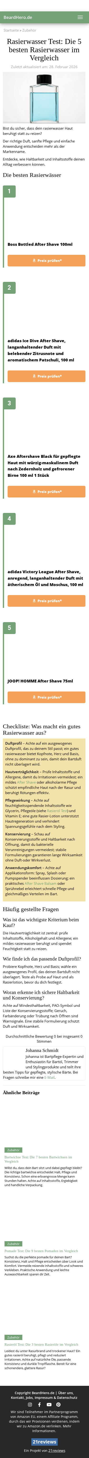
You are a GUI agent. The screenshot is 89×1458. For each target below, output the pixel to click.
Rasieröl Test (57, 810)
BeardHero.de (18, 17)
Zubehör (29, 30)
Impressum (44, 1397)
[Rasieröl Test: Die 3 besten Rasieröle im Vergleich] (43, 1310)
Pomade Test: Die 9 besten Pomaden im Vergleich (41, 1251)
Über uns (65, 1393)
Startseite (11, 30)
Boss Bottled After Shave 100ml (40, 244)
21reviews (56, 1450)
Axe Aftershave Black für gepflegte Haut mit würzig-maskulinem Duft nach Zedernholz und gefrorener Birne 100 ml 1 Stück (44, 466)
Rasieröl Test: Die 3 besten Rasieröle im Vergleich (41, 1344)
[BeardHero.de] (44, 5)
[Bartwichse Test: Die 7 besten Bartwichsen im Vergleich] (43, 1123)
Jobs (29, 1397)
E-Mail (49, 1077)
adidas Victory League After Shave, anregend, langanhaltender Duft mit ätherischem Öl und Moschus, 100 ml (45, 578)
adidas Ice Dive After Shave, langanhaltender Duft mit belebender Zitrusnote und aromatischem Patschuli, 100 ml (41, 350)
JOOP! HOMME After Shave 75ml (40, 681)
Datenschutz (67, 1397)
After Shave (26, 782)
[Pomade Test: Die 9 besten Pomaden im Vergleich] (43, 1217)
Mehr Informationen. (51, 1428)
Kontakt (17, 1397)
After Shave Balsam (40, 883)
